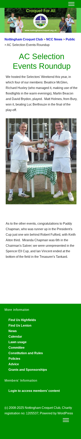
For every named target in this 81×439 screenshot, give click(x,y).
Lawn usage (17, 342)
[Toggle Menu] (71, 4)
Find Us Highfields (22, 320)
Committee (16, 347)
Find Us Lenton (19, 325)
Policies (14, 358)
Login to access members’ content (34, 390)
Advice (13, 364)
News (12, 331)
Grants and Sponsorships (27, 369)
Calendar (15, 336)
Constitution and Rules (25, 353)
